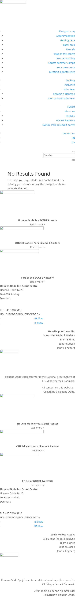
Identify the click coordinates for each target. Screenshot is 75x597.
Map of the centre (64, 53)
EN (73, 138)
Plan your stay (67, 31)
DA (73, 142)
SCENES (70, 116)
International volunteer (61, 98)
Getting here (67, 40)
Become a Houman (64, 94)
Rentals (70, 49)
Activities (70, 84)
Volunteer (69, 89)
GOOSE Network (65, 120)
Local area (69, 44)
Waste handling (66, 58)
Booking (70, 80)
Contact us (69, 133)
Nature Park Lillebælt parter (58, 125)
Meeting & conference (62, 71)
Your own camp (66, 67)
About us (70, 111)
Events (71, 107)
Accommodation (65, 35)
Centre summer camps (61, 62)
